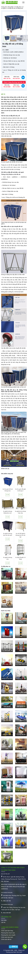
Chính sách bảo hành (7, 937)
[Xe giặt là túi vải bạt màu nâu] (20, 509)
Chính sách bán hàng (7, 930)
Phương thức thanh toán (8, 933)
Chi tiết (7, 494)
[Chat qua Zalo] (23, 78)
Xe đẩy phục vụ (18, 7)
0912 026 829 (7, 912)
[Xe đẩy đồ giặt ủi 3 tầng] (20, 556)
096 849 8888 (7, 87)
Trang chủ (4, 7)
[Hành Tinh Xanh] (9, 3)
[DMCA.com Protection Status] (14, 947)
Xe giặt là (3, 8)
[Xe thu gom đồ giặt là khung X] (20, 487)
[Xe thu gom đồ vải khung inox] (7, 487)
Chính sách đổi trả (6, 939)
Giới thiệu (4, 920)
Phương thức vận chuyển (8, 935)
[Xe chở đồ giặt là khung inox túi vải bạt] (20, 532)
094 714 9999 (16, 87)
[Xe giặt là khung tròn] (7, 556)
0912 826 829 (16, 78)
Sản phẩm (10, 7)
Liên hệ (3, 922)
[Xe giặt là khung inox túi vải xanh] (7, 532)
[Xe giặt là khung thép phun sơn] (7, 509)
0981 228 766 (7, 78)
